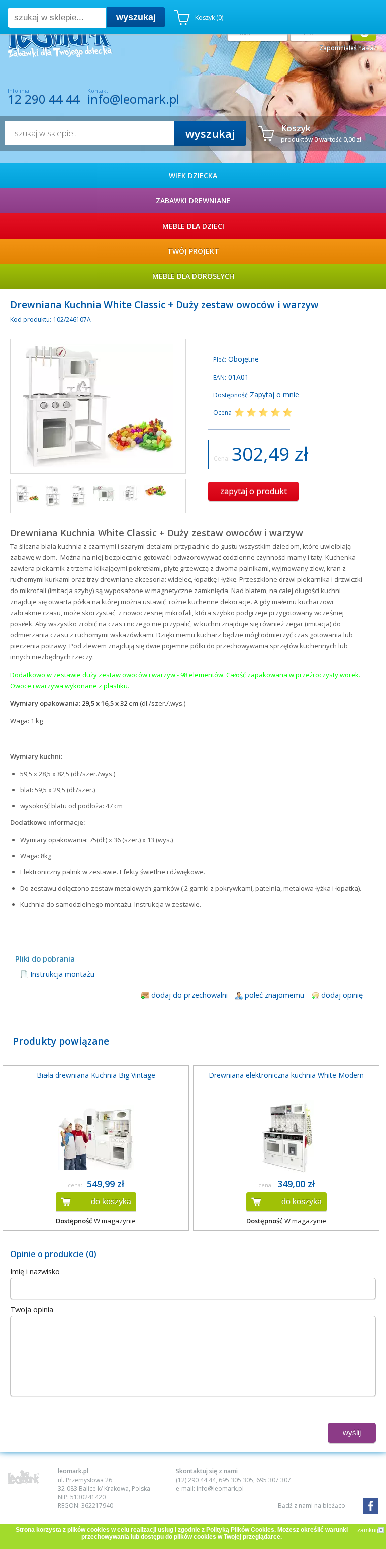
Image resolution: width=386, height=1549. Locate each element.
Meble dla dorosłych (193, 276)
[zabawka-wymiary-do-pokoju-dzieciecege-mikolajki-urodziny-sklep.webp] (130, 493)
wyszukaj (136, 17)
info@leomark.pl (133, 99)
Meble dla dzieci (193, 226)
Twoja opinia (31, 1309)
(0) (209, 17)
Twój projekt (193, 251)
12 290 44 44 (44, 99)
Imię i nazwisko (35, 1271)
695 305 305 (236, 1480)
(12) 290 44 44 (196, 1480)
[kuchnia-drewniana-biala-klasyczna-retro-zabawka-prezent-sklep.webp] (53, 496)
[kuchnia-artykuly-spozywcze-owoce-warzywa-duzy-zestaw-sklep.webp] (27, 494)
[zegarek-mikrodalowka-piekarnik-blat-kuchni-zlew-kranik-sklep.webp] (104, 493)
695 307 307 (273, 1480)
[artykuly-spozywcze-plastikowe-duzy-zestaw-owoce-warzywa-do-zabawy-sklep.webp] (155, 491)
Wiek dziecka (193, 175)
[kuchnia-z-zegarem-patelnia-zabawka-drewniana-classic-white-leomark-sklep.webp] (78, 496)
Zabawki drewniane (193, 200)
